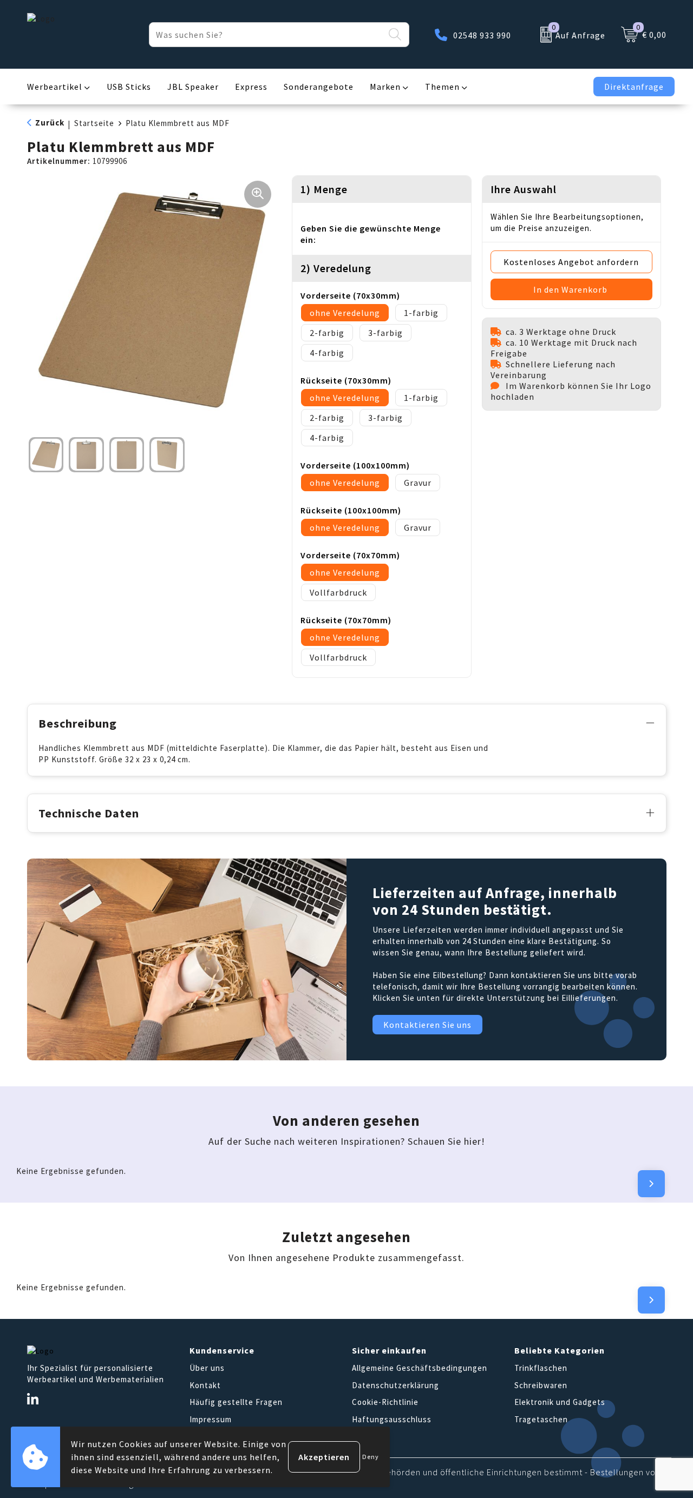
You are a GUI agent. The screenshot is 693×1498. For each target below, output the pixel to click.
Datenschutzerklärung (395, 1385)
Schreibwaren (540, 1385)
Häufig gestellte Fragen (236, 1402)
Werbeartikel (54, 86)
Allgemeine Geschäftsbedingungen (419, 1368)
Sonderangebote (319, 86)
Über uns (207, 1368)
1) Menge (324, 189)
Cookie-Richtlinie (385, 1402)
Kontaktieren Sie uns (427, 1024)
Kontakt (205, 1385)
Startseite (94, 123)
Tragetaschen (541, 1419)
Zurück (49, 122)
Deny (370, 1457)
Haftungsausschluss (392, 1419)
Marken (385, 86)
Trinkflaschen (540, 1368)
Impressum (210, 1419)
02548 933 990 (482, 35)
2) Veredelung (335, 268)
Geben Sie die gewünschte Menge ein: (370, 234)
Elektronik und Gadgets (559, 1402)
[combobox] (267, 34)
